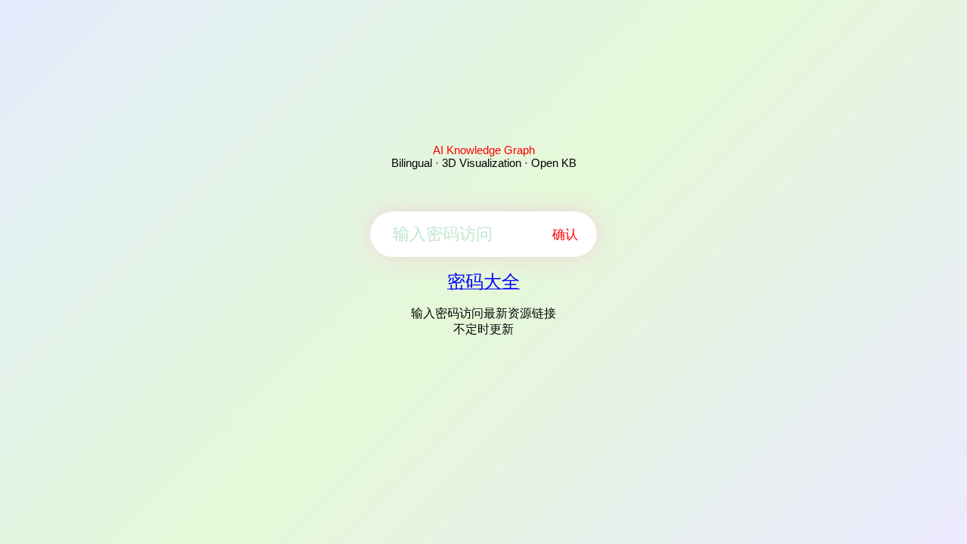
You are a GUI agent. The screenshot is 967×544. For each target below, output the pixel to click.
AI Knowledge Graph (484, 150)
